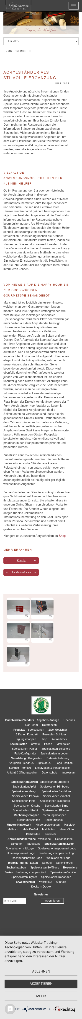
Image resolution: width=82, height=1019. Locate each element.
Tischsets (50, 834)
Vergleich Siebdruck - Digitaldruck (30, 763)
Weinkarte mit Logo (58, 858)
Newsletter (41, 894)
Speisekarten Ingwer (24, 877)
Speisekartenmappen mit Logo (57, 848)
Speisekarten (36, 729)
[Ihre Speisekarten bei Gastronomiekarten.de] (18, 6)
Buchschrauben (16, 867)
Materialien (63, 744)
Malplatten (48, 829)
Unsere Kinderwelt (19, 824)
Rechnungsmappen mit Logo (57, 853)
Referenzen (49, 725)
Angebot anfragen (21, 572)
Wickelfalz (45, 881)
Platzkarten (33, 834)
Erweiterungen (25, 881)
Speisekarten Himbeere (54, 786)
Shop (62, 535)
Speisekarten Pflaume (55, 810)
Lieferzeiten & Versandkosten (53, 767)
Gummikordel (64, 862)
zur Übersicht (18, 51)
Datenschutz (49, 772)
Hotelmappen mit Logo (21, 853)
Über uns (69, 720)
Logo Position (64, 763)
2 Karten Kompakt (27, 734)
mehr (41, 996)
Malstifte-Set (30, 829)
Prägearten (35, 758)
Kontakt (21, 560)
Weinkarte (44, 839)
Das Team (31, 725)
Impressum (68, 772)
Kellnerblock (59, 739)
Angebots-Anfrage (48, 720)
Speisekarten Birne (56, 805)
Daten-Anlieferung (57, 758)
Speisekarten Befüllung (44, 867)
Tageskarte (34, 843)
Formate (35, 744)
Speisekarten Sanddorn (56, 791)
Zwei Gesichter (58, 729)
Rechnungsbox (53, 820)
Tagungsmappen (25, 739)
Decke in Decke (41, 886)
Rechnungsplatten (28, 820)
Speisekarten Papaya (25, 796)
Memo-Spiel (66, 829)
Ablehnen (41, 971)
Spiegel (47, 862)
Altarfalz (61, 881)
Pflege (48, 744)
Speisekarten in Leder (54, 753)
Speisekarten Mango (24, 791)
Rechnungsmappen (54, 815)
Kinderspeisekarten (48, 824)
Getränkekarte (64, 839)
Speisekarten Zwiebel (56, 796)
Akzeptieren (41, 983)
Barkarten (16, 843)
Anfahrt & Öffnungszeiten (22, 772)
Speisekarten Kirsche (27, 805)
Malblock (69, 824)
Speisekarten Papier (24, 748)
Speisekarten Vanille (63, 872)
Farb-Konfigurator (25, 753)
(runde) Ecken (29, 862)
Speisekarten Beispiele (55, 748)
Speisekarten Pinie (24, 801)
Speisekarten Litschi (25, 810)
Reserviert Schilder (54, 734)
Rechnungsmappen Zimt (30, 872)
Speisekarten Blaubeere (55, 801)
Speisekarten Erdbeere (54, 781)
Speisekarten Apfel (24, 786)
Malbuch (13, 829)
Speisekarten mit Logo (20, 848)
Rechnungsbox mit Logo (27, 858)
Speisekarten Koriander (56, 877)
